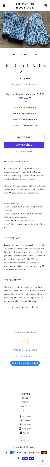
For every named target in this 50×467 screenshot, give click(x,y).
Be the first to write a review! (25, 363)
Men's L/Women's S (25, 107)
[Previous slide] (9, 55)
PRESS (25, 398)
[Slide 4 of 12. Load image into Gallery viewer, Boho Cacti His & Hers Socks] (22, 54)
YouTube (26, 433)
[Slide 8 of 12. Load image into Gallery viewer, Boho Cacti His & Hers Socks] (33, 54)
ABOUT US (25, 394)
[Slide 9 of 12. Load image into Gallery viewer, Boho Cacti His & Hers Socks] (36, 54)
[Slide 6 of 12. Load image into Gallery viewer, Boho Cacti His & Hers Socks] (27, 54)
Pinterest (26, 424)
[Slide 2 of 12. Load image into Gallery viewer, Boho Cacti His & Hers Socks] (16, 54)
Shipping (15, 84)
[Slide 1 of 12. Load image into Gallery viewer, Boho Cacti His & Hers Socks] (13, 54)
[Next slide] (41, 55)
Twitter (26, 420)
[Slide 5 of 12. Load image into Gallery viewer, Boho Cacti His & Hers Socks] (25, 54)
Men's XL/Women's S (25, 119)
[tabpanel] (25, 29)
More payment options (24, 151)
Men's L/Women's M (25, 113)
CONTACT (25, 402)
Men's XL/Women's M (25, 125)
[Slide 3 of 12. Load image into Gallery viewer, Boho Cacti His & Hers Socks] (19, 54)
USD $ (23, 440)
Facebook (26, 416)
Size (25, 101)
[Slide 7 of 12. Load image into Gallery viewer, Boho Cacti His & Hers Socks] (30, 54)
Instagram (26, 428)
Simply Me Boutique (25, 5)
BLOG (25, 410)
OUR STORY (25, 406)
